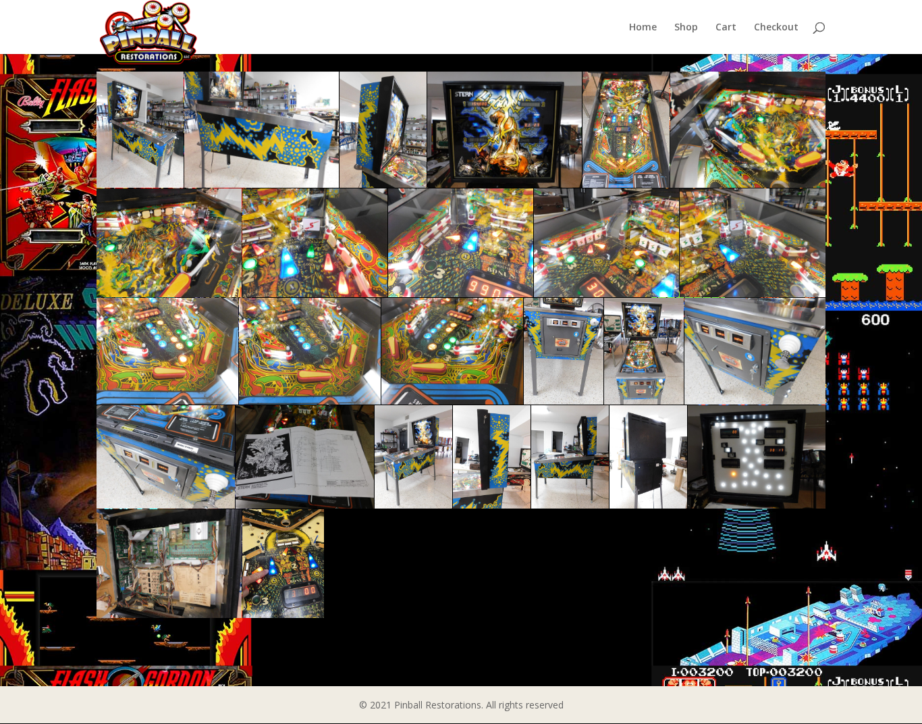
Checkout (776, 27)
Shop (686, 27)
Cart (725, 27)
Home (643, 27)
